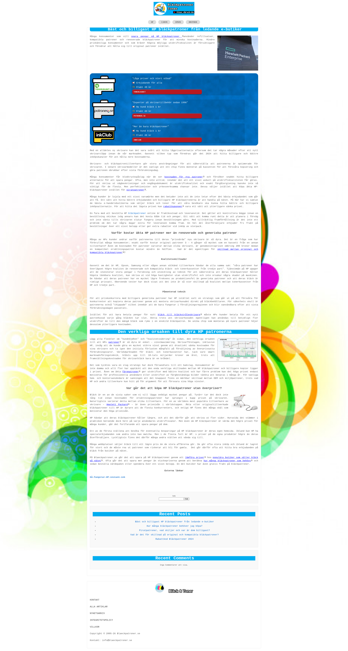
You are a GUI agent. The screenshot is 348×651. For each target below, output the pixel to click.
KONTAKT (94, 600)
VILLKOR (94, 627)
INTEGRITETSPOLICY (101, 620)
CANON (164, 22)
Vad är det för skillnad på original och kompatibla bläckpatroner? (174, 535)
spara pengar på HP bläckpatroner (156, 36)
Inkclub (137, 140)
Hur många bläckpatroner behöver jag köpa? (174, 526)
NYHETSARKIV (97, 613)
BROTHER (193, 22)
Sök (174, 496)
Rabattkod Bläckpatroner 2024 (175, 539)
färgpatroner (130, 372)
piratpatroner (135, 190)
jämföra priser (194, 457)
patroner (113, 342)
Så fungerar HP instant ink (107, 477)
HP (152, 22)
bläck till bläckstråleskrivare (179, 315)
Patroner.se (140, 116)
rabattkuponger (172, 206)
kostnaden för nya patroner (183, 177)
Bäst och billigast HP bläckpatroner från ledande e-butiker (174, 522)
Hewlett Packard (117, 404)
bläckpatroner (137, 213)
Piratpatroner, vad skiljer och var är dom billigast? (174, 530)
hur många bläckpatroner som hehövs (227, 461)
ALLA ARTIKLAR (99, 607)
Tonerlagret (140, 92)
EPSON (178, 22)
